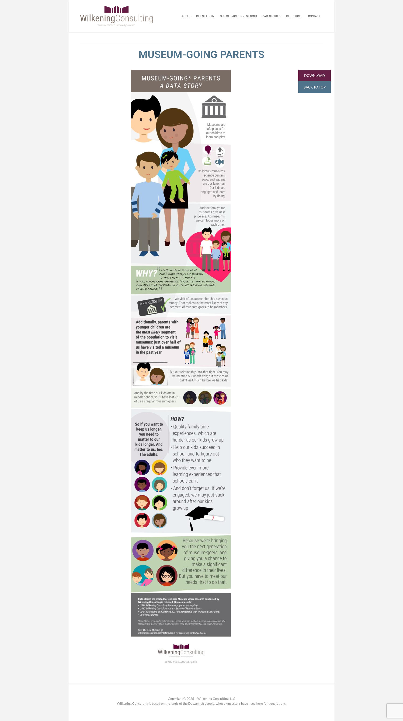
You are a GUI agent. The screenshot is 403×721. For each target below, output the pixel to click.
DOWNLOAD (314, 75)
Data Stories (271, 16)
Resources (294, 16)
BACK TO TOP (314, 87)
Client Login (205, 16)
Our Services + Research (238, 16)
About (186, 16)
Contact (314, 16)
